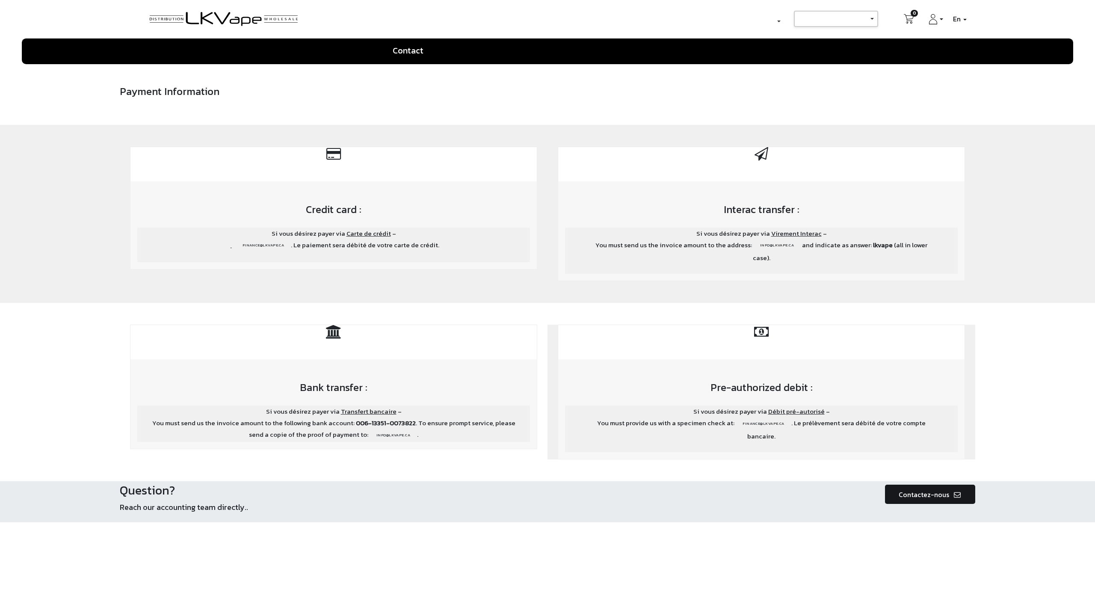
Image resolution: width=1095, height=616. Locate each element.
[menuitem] (411, 51)
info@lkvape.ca (777, 245)
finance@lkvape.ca (263, 245)
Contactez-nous (925, 494)
